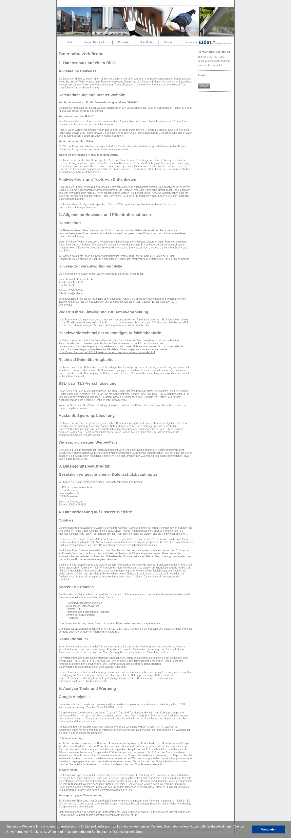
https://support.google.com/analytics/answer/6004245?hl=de (102, 814)
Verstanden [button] (268, 829)
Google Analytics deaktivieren (76, 806)
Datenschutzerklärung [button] (128, 831)
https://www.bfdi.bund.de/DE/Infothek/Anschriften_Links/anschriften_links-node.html (107, 352)
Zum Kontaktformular (210, 65)
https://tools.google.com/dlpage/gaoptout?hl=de (104, 789)
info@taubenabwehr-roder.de (214, 60)
